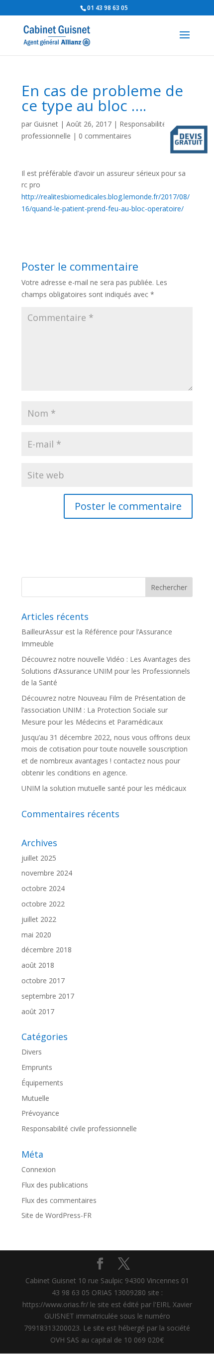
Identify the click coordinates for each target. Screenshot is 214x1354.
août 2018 (37, 965)
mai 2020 (36, 934)
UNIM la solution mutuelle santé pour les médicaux (103, 788)
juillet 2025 (38, 858)
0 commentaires (105, 136)
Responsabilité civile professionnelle (79, 1128)
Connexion (38, 1169)
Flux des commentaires (59, 1200)
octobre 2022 (43, 903)
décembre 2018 (46, 949)
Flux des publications (54, 1185)
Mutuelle (35, 1098)
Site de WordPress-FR (56, 1215)
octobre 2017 (43, 980)
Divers (31, 1051)
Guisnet (46, 124)
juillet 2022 (38, 919)
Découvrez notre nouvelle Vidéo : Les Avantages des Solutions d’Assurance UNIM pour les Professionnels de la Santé (106, 671)
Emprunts (36, 1067)
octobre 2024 (43, 888)
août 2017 (37, 1011)
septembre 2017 (47, 996)
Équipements (42, 1082)
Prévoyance (40, 1113)
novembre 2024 (46, 873)
